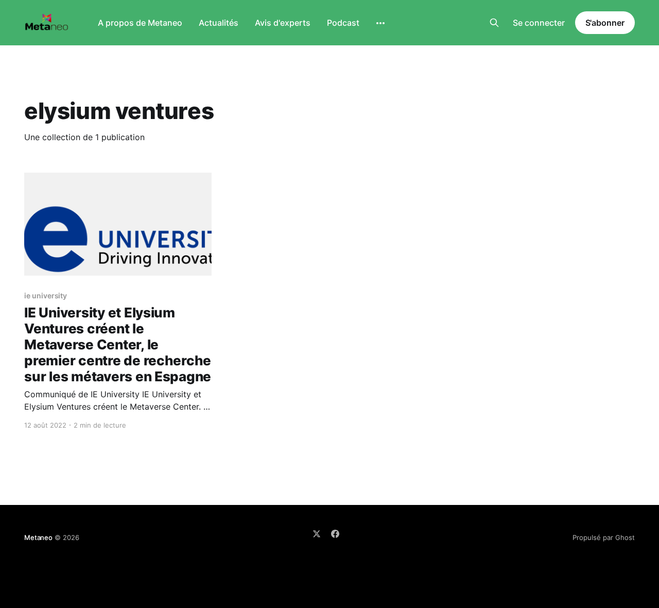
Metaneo (38, 537)
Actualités (218, 23)
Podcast (343, 23)
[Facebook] (335, 534)
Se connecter (539, 23)
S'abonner (605, 23)
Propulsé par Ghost (604, 537)
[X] (317, 534)
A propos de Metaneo (140, 23)
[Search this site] (494, 22)
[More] (380, 23)
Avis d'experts (282, 23)
